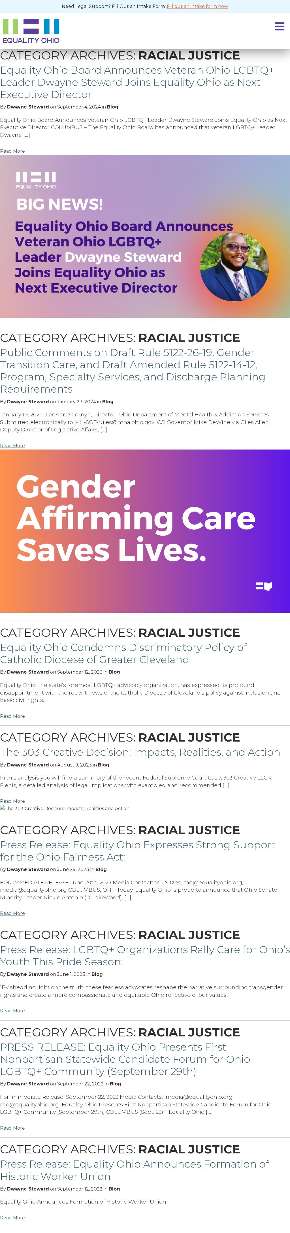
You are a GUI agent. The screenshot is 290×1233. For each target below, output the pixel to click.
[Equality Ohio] (101, 31)
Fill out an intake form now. (198, 6)
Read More (12, 151)
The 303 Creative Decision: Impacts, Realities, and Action (140, 752)
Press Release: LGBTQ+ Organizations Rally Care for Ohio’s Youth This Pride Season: (145, 955)
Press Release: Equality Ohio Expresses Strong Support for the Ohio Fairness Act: (138, 850)
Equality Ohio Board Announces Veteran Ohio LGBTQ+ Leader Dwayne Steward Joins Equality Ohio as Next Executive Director (137, 82)
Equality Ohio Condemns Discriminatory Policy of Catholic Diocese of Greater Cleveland (123, 653)
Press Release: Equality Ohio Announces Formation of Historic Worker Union (134, 1170)
